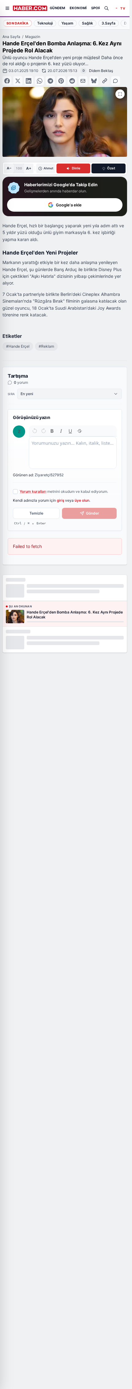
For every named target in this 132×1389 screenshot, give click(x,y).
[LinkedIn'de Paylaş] (28, 80)
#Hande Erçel (17, 346)
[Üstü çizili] (79, 431)
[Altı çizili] (70, 431)
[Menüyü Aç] (7, 8)
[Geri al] (35, 431)
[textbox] (72, 453)
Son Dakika (17, 23)
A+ (28, 168)
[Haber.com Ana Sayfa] (30, 8)
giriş (60, 500)
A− (9, 168)
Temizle (36, 513)
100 (19, 168)
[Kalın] (52, 431)
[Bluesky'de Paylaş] (93, 80)
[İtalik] (61, 431)
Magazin (32, 36)
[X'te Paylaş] (17, 80)
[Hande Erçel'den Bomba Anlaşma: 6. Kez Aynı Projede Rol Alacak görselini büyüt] (120, 94)
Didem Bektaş (101, 70)
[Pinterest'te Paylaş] (61, 80)
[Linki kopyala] (104, 80)
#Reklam (46, 346)
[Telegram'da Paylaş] (50, 80)
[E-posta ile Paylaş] (83, 80)
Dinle (76, 168)
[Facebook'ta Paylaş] (6, 80)
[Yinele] (44, 431)
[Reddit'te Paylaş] (72, 80)
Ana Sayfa (11, 36)
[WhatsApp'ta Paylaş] (39, 80)
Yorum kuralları (33, 491)
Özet (111, 168)
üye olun (82, 500)
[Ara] (106, 8)
